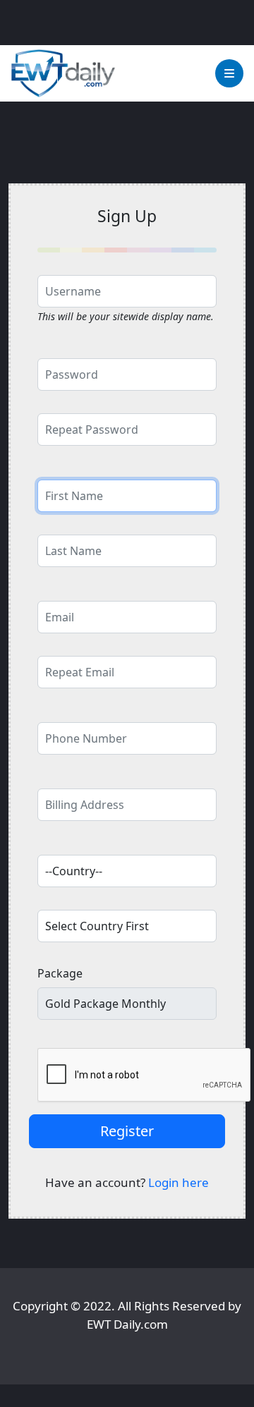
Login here (178, 1182)
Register (127, 1130)
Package (60, 973)
